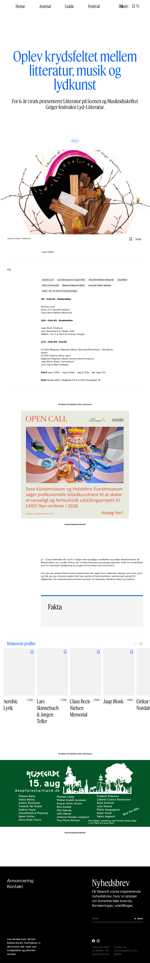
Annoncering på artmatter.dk (75, 524)
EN (127, 6)
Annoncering (20, 881)
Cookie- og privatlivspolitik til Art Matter (126, 950)
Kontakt (15, 886)
